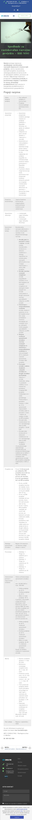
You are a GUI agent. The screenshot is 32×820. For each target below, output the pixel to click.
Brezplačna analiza (23, 769)
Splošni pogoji (22, 772)
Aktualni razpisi (22, 765)
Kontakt (20, 776)
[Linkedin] (17, 10)
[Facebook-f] (14, 10)
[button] (13, 15)
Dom (19, 758)
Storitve (20, 762)
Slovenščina (15, 6)
